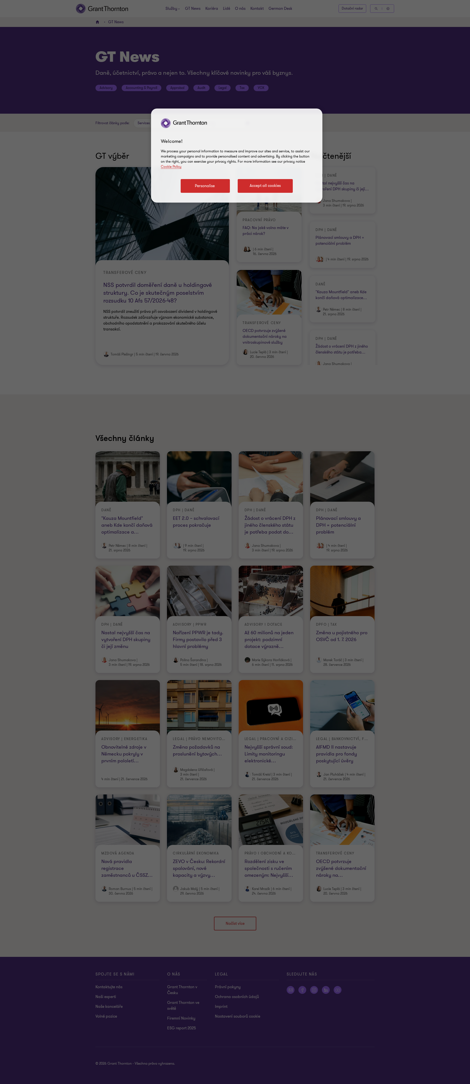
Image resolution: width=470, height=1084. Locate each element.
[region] (236, 156)
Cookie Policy (171, 166)
